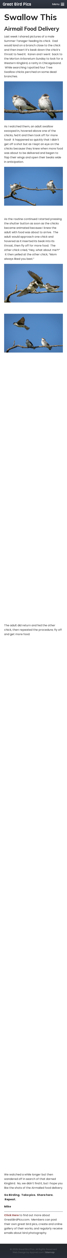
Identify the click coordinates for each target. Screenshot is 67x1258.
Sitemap (50, 1252)
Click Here (11, 1215)
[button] (58, 4)
